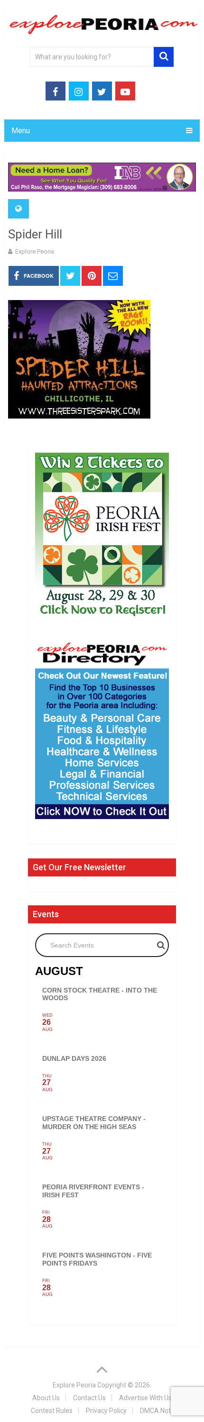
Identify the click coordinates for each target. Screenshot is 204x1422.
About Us (46, 1398)
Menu (20, 130)
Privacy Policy (106, 1410)
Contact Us (89, 1398)
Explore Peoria (34, 251)
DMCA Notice (159, 1410)
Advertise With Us (145, 1398)
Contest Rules (52, 1410)
